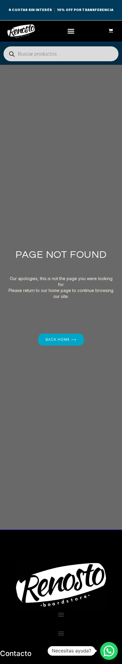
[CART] (107, 30)
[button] (71, 31)
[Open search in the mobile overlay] (61, 54)
